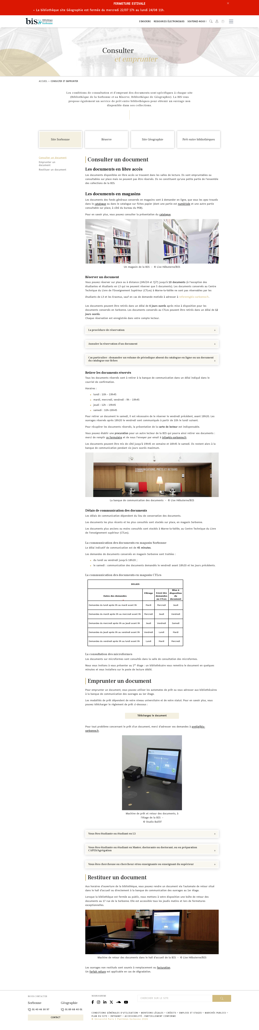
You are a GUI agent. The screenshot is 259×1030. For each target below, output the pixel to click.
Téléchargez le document (152, 715)
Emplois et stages (190, 1013)
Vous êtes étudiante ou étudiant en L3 (112, 833)
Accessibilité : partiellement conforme (150, 1016)
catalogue (100, 204)
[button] (210, 21)
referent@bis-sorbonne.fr (194, 297)
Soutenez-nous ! (197, 22)
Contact (55, 1018)
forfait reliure (97, 972)
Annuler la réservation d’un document (112, 343)
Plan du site (99, 1016)
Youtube (126, 1002)
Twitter (111, 1002)
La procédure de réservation (106, 330)
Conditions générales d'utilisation (115, 1013)
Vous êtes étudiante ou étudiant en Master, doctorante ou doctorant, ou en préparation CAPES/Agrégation (142, 849)
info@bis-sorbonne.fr (174, 437)
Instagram (98, 1002)
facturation (163, 967)
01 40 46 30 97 (40, 1009)
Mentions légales (152, 1013)
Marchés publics (215, 1013)
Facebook (93, 1002)
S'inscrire (145, 22)
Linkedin (104, 1002)
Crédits (171, 1013)
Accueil (43, 81)
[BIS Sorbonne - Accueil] (39, 21)
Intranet (116, 1016)
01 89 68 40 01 (73, 1009)
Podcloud (118, 1002)
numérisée (184, 204)
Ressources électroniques (169, 22)
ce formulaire (114, 437)
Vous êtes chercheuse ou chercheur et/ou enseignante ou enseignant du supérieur (141, 864)
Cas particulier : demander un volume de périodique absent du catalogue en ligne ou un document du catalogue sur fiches (151, 359)
